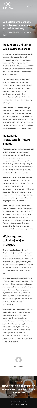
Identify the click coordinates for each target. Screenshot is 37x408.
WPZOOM (24, 404)
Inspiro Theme (14, 404)
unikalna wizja (14, 32)
